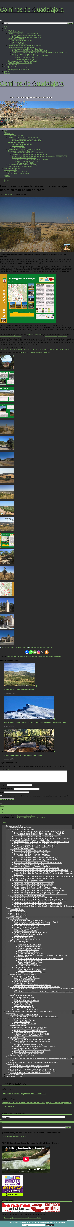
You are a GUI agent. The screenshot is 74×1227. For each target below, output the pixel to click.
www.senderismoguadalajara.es (56, 336)
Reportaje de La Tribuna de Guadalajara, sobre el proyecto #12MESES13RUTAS (39, 52)
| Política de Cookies (19, 1218)
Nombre (3, 785)
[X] (42, 652)
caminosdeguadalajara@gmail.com (14, 1136)
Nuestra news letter (10, 66)
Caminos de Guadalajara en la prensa (21, 47)
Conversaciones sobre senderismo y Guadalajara (25, 45)
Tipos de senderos (18, 42)
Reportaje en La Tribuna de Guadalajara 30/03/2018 (29, 51)
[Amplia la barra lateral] (1, 803)
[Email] (35, 652)
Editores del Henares (33, 334)
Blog (5, 28)
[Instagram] (38, 652)
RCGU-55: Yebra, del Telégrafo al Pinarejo (35, 352)
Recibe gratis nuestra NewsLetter (19, 69)
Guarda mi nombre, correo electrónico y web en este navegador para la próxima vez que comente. (35, 796)
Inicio (6, 27)
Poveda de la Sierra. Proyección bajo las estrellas (24, 1094)
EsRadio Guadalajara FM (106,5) (26, 57)
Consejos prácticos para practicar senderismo (23, 33)
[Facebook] (27, 652)
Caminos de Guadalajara (31, 9)
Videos (6, 71)
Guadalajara (11, 656)
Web (1, 792)
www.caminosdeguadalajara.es (10, 336)
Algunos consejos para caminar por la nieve (27, 35)
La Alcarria (19, 656)
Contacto (7, 73)
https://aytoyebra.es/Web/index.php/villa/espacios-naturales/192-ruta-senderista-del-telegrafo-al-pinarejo (35, 349)
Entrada (6, 180)
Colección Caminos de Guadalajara (20, 63)
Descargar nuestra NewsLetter (18, 68)
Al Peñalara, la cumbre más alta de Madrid (19, 689)
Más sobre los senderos (16, 39)
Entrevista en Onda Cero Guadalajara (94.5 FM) (31, 56)
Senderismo (27, 656)
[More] (46, 652)
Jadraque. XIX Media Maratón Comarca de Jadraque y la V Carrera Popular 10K (36, 1103)
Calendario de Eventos (12, 64)
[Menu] (1, 20)
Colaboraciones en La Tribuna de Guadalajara (27, 49)
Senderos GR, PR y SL (19, 44)
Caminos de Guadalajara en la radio (24, 54)
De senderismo (9, 30)
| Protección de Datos (33, 1218)
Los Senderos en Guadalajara (22, 40)
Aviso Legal (8, 1218)
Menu (4, 823)
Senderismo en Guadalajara (41, 656)
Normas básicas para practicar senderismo (26, 37)
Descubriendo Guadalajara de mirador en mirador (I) (23, 755)
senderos (54, 656)
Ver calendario (9, 1106)
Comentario (4, 769)
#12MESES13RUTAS (15, 32)
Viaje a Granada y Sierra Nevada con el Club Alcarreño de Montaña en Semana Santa (35, 722)
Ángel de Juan (8, 194)
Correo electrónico (7, 789)
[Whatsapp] (31, 652)
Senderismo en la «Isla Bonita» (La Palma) (22, 61)
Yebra (59, 656)
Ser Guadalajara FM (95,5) (24, 59)
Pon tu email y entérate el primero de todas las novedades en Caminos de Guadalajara (37, 1222)
